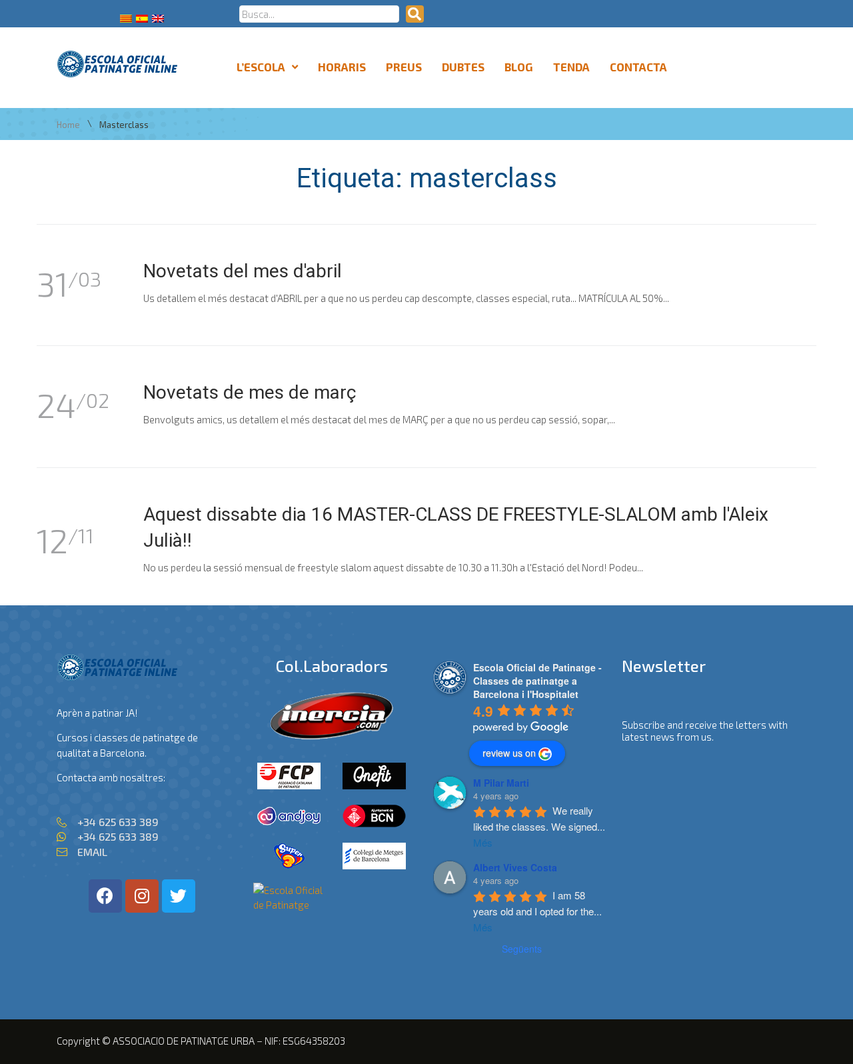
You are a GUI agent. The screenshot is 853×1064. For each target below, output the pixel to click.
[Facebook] (105, 896)
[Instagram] (142, 896)
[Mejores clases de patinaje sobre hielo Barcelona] (289, 905)
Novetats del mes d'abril (242, 271)
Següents (522, 948)
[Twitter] (178, 896)
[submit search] (415, 14)
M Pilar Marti (501, 782)
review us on (509, 752)
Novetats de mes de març (249, 392)
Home (68, 125)
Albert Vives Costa (515, 867)
